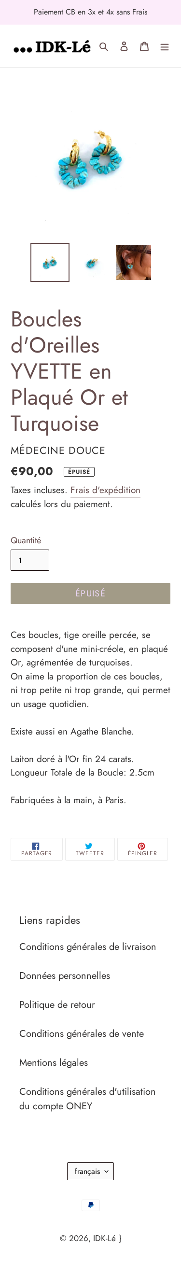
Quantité (26, 540)
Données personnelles (64, 976)
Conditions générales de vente (81, 1034)
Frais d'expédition (105, 489)
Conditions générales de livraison (87, 947)
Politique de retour (57, 1005)
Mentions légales (53, 1063)
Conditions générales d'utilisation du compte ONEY (87, 1099)
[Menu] (164, 46)
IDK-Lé (104, 1238)
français (87, 1171)
